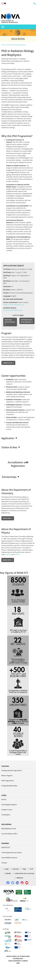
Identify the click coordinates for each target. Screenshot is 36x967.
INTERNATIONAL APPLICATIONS (27, 321)
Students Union (6, 810)
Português (5, 3)
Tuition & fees (9, 447)
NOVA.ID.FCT (5, 847)
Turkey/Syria (5, 815)
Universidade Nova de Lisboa (11, 852)
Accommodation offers (9, 834)
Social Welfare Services (9, 858)
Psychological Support (9, 805)
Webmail (20, 878)
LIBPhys (8, 554)
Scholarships (9, 477)
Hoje (24, 869)
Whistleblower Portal (8, 829)
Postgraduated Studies (9, 786)
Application (7, 438)
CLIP (31, 869)
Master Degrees (6, 775)
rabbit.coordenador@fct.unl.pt (14, 305)
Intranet (16, 869)
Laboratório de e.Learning (24, 873)
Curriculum (8, 363)
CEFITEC (17, 554)
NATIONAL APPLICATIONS (10, 321)
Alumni (3, 799)
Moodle (8, 873)
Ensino (10, 45)
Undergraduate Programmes (11, 770)
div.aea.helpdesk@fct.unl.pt (12, 310)
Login (7, 869)
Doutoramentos (20, 45)
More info (7, 518)
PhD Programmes (7, 781)
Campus (4, 863)
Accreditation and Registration (18, 464)
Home (4, 45)
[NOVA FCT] (10, 17)
